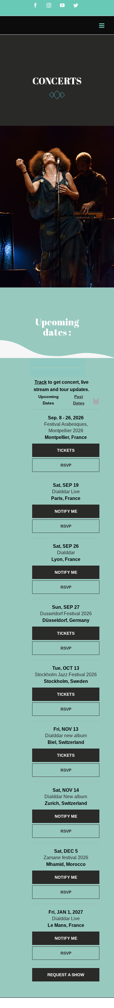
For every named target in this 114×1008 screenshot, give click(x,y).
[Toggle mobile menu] (102, 25)
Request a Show (65, 974)
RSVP (66, 465)
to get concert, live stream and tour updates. (61, 386)
